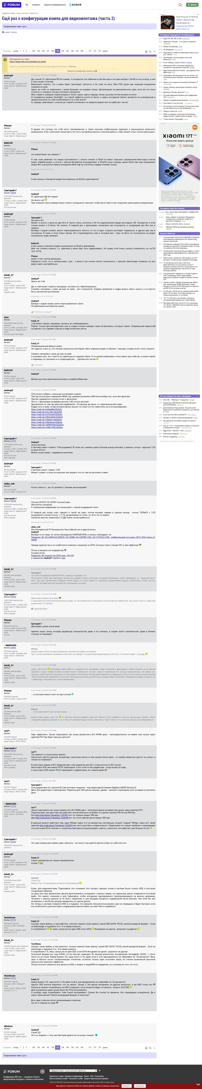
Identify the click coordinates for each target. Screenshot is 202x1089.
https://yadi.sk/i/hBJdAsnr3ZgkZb (46, 422)
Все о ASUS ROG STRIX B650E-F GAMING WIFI (182, 212)
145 (67, 51)
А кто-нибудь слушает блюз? (174, 63)
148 (81, 51)
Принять (126, 1086)
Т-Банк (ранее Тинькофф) (173, 119)
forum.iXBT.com (101, 1082)
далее (105, 51)
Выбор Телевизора (170, 47)
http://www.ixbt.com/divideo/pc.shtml (28, 61)
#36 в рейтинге (22, 946)
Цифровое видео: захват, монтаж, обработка (20, 13)
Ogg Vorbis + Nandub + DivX (173, 431)
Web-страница (9, 458)
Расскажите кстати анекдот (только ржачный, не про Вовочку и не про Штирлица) (181, 107)
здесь (24, 26)
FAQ (91, 1076)
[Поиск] (180, 4)
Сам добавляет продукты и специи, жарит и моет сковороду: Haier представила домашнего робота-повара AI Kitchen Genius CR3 (180, 276)
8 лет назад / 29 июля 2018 (43, 75)
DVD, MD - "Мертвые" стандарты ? (176, 400)
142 (52, 51)
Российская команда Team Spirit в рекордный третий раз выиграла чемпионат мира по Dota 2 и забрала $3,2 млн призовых (181, 246)
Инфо (152, 75)
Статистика (99, 1076)
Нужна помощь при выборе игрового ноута (180, 87)
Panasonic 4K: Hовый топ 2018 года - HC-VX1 (52, 555)
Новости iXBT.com (167, 234)
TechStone (39, 312)
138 (33, 51)
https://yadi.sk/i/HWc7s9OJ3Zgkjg (47, 427)
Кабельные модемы (171, 434)
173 (94, 51)
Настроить (139, 1086)
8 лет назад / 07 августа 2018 (44, 874)
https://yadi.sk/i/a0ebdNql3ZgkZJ (46, 409)
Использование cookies (58, 1078)
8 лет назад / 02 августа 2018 (44, 854)
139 (38, 51)
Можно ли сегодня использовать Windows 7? (180, 82)
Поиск (86, 1076)
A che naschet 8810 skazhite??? (175, 415)
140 (43, 51)
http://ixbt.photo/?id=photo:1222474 (56, 825)
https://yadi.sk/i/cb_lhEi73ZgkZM (46, 412)
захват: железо (11, 32)
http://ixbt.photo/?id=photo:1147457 (51, 815)
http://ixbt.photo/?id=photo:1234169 (52, 818)
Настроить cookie (76, 1078)
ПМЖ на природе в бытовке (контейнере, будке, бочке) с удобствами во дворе (179, 115)
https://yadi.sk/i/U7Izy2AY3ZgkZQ (46, 414)
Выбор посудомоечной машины (175, 100)
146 (72, 51)
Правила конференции (74, 1076)
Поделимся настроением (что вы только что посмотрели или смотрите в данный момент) (180, 76)
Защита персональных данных (96, 1078)
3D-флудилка (168, 50)
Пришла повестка (170, 111)
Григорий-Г (47, 312)
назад (15, 51)
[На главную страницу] (11, 5)
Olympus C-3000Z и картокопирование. (178, 418)
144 (62, 51)
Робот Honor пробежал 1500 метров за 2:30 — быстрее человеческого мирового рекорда (181, 259)
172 (89, 51)
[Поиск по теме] (150, 51)
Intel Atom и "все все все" (173, 103)
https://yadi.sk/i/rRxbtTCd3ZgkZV (46, 419)
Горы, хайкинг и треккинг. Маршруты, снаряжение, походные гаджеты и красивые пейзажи (180, 219)
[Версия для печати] (146, 51)
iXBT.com (53, 1082)
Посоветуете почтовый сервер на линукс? (179, 421)
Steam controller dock (174, 224)
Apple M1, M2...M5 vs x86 (172, 39)
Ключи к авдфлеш (170, 437)
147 (77, 51)
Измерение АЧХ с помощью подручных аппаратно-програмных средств (178, 66)
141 (47, 51)
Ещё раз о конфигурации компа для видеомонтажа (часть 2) (58, 18)
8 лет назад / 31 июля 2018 (43, 730)
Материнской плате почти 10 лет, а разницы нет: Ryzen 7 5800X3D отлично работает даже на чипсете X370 (180, 305)
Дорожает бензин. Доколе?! (174, 92)
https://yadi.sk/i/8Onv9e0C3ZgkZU (47, 417)
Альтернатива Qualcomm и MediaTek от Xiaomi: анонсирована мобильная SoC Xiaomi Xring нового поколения (181, 239)
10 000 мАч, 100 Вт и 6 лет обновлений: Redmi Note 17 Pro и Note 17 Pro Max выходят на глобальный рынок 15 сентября (180, 293)
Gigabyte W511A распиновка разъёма (180, 227)
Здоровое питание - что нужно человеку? (179, 42)
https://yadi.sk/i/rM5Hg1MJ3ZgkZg (47, 425)
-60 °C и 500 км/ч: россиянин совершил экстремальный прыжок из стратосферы (179, 299)
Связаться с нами (56, 1076)
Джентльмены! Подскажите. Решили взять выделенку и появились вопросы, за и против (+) (181, 410)
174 (99, 51)
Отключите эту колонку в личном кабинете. (177, 441)
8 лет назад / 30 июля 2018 (43, 569)
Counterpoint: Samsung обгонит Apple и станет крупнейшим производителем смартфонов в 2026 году (181, 253)
